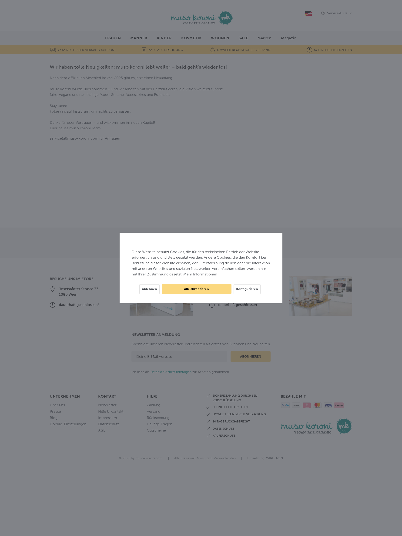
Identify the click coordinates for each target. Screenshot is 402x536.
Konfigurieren (247, 289)
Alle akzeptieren (196, 289)
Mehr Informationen (200, 274)
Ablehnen (149, 289)
